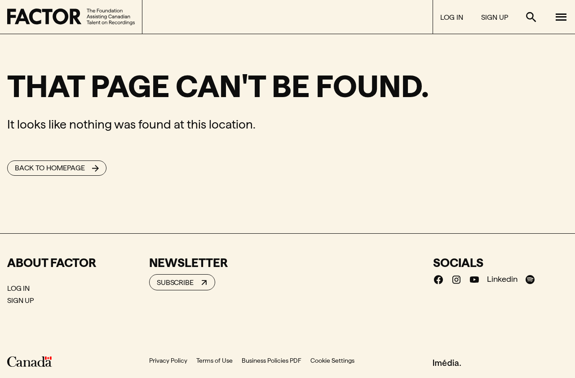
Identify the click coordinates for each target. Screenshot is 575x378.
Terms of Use (214, 360)
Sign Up (494, 17)
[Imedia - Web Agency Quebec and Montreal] (447, 362)
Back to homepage (50, 168)
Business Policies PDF (271, 360)
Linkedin (502, 279)
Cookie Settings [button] (332, 360)
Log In (451, 17)
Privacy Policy (168, 360)
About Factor (51, 262)
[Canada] (29, 361)
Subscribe (175, 282)
